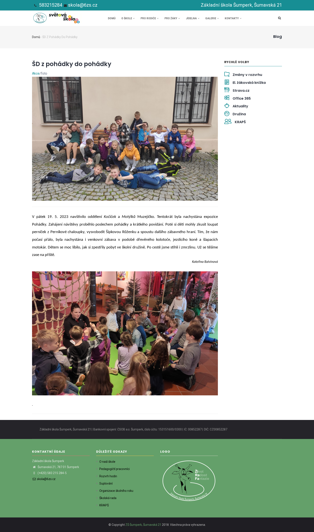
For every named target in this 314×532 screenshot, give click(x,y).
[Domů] (57, 16)
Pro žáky (171, 18)
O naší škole (107, 461)
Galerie (211, 18)
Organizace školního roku (116, 490)
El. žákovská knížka (249, 82)
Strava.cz (241, 90)
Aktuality (240, 106)
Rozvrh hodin (108, 476)
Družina (239, 114)
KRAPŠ (240, 122)
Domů (112, 18)
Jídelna (191, 18)
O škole (127, 18)
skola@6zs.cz (82, 5)
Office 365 (242, 98)
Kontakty (232, 18)
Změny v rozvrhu (247, 74)
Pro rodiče (149, 18)
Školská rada (107, 498)
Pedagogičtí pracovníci (114, 469)
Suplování (106, 483)
